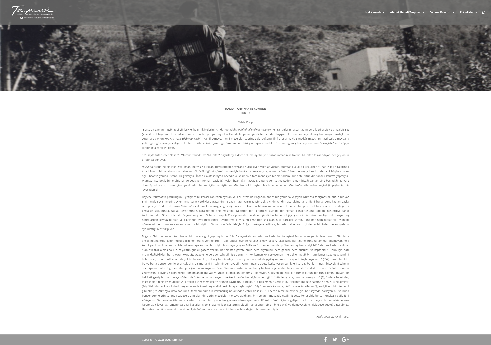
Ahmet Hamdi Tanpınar (405, 12)
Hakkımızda (373, 12)
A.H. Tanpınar (174, 339)
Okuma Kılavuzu (440, 12)
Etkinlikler (467, 12)
